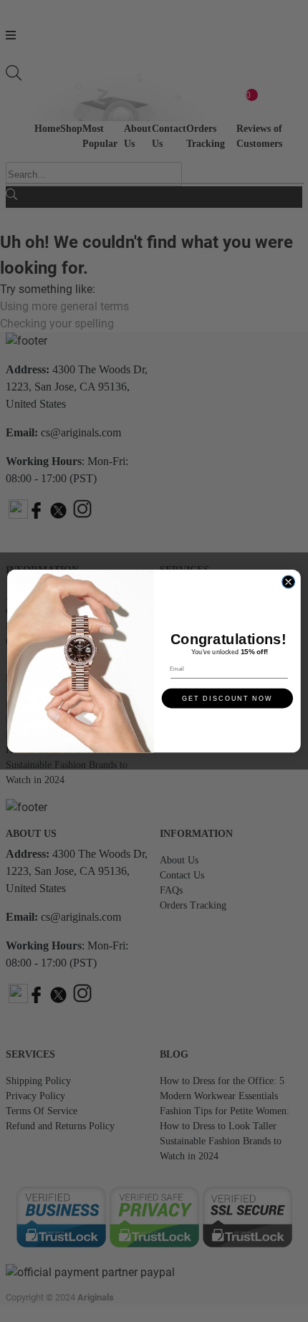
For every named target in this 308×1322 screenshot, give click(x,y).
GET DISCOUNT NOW (227, 697)
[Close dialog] (288, 581)
